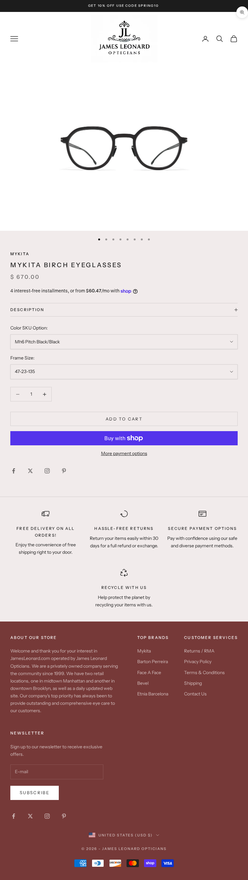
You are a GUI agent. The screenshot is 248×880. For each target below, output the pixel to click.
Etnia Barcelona (152, 694)
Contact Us (195, 694)
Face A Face (149, 672)
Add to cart (124, 418)
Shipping (193, 683)
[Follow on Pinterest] (64, 471)
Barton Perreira (152, 661)
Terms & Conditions (204, 672)
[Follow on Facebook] (13, 471)
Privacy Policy (198, 661)
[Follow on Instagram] (47, 471)
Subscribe (34, 792)
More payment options (124, 453)
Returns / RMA (199, 651)
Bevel (143, 683)
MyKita (19, 253)
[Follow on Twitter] (30, 471)
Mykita (144, 651)
